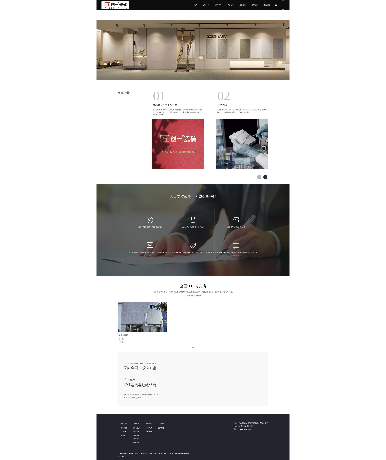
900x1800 (136, 442)
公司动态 (149, 428)
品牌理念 (124, 435)
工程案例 (243, 5)
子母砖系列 (136, 428)
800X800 (136, 439)
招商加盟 (255, 5)
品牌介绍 (206, 5)
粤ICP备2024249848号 (181, 453)
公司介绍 (124, 428)
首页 (115, 5)
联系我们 (267, 5)
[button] (265, 177)
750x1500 (136, 435)
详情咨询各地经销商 (140, 385)
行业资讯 (149, 431)
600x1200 (136, 431)
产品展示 (230, 5)
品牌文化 (124, 431)
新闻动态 (218, 5)
